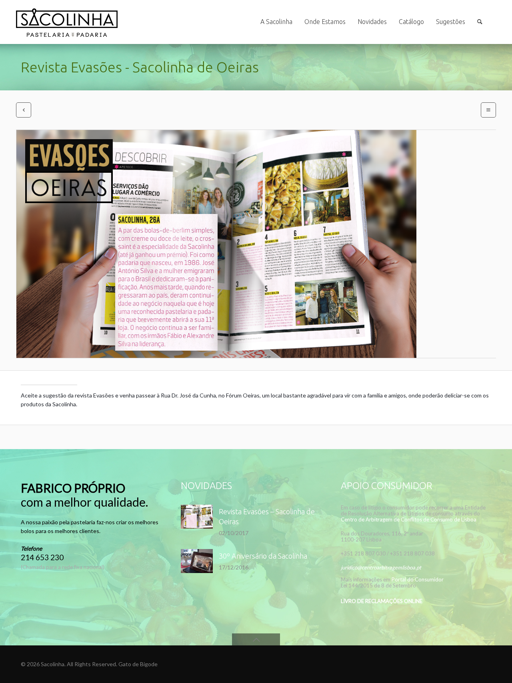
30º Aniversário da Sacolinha (263, 556)
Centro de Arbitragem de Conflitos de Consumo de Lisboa (408, 519)
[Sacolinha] (67, 22)
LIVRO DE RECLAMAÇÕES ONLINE (381, 601)
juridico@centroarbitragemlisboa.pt (381, 567)
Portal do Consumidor (418, 579)
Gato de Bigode (138, 664)
